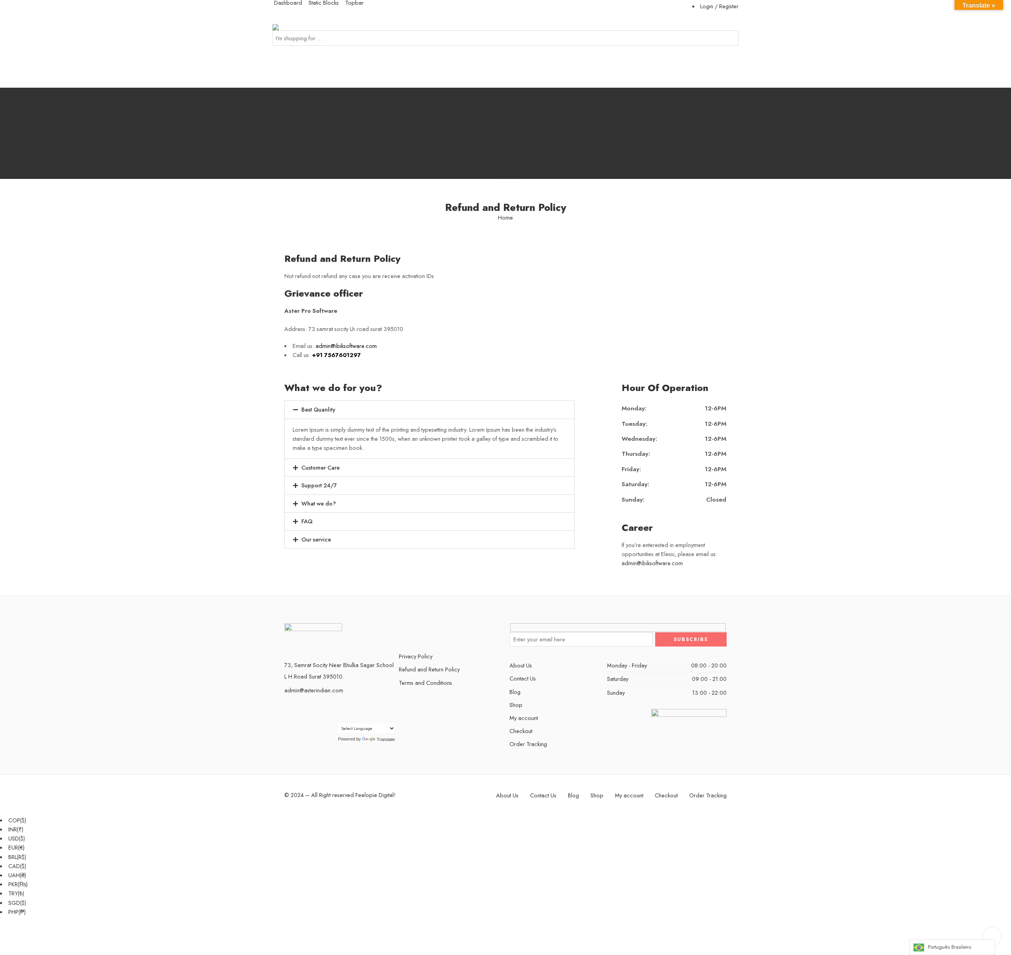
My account (523, 718)
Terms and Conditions (425, 683)
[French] (365, 708)
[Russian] (334, 717)
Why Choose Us (509, 156)
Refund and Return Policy (429, 669)
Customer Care (320, 467)
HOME (509, 92)
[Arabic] (334, 708)
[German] (373, 708)
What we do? (318, 503)
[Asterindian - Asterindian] (289, 27)
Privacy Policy (415, 656)
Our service (316, 539)
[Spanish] (342, 717)
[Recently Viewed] (992, 936)
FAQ (306, 521)
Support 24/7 (319, 485)
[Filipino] (357, 708)
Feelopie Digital (374, 795)
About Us (509, 147)
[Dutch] (342, 708)
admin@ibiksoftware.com (652, 563)
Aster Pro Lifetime (513, 119)
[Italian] (381, 708)
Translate (386, 739)
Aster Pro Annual (513, 128)
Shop (509, 110)
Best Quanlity (318, 409)
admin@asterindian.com (313, 690)
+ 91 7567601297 (509, 174)
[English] (349, 708)
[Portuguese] (389, 708)
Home (505, 218)
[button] (429, 410)
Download (509, 101)
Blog (509, 137)
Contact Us (509, 165)
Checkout (520, 731)
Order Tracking (528, 744)
